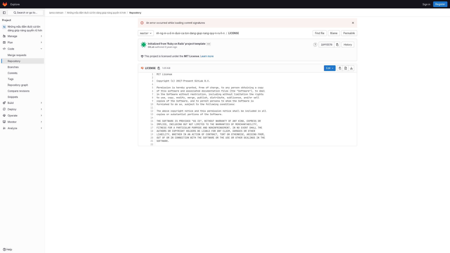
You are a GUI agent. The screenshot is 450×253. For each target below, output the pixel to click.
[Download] (351, 68)
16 (151, 124)
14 (151, 117)
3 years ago (171, 47)
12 (151, 110)
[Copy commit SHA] (337, 44)
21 (151, 141)
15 (151, 120)
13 (151, 114)
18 (151, 130)
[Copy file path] (159, 68)
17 (151, 127)
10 (151, 104)
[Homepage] (5, 4)
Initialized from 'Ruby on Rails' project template (176, 43)
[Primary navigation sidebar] (4, 12)
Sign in (426, 4)
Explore (15, 4)
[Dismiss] (353, 23)
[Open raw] (345, 68)
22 (151, 144)
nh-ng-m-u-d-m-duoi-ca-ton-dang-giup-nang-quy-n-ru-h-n (190, 33)
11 (151, 107)
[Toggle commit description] (208, 44)
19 (151, 134)
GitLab (151, 47)
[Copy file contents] (340, 68)
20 (151, 137)
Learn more (207, 56)
